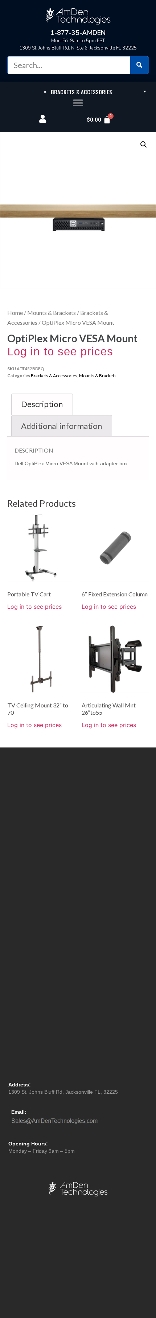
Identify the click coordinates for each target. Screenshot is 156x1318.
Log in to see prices (60, 351)
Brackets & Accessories (54, 375)
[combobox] (78, 91)
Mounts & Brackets (51, 312)
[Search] (139, 65)
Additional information (61, 426)
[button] (78, 103)
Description (42, 404)
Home (15, 312)
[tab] (42, 404)
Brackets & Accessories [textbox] (78, 92)
